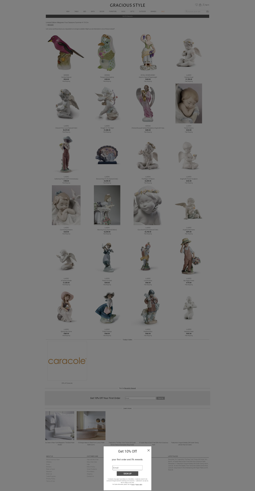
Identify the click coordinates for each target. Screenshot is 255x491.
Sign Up (128, 473)
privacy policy (139, 484)
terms (132, 484)
